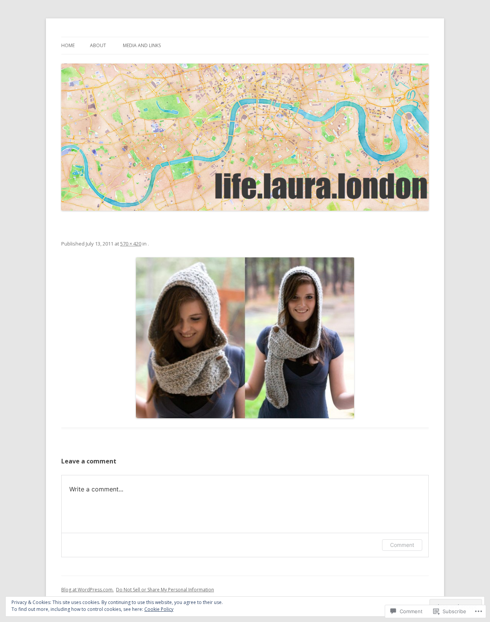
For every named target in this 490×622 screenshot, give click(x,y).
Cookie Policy (158, 609)
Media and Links (142, 45)
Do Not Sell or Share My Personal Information (165, 589)
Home (68, 45)
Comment (402, 545)
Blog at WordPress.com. (87, 589)
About (98, 45)
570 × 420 (130, 243)
